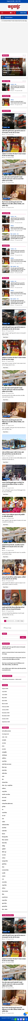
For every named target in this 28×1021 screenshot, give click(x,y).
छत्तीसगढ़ (5, 65)
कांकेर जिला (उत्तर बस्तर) (6, 764)
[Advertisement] (14, 37)
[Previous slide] (23, 81)
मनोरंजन (3, 858)
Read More (6, 337)
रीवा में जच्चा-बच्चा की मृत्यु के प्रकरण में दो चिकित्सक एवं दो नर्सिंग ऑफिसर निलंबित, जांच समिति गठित (13, 203)
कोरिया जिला (4, 773)
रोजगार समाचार (5, 891)
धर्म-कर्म (3, 815)
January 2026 (5, 709)
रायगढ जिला (4, 882)
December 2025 (5, 712)
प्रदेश (3, 818)
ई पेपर (3, 746)
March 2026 (5, 703)
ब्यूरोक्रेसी (3, 848)
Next (22, 621)
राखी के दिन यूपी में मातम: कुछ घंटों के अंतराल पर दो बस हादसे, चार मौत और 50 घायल (6, 87)
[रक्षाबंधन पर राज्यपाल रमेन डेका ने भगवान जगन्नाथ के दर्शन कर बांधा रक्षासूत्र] (14, 144)
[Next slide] (25, 81)
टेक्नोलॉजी (4, 800)
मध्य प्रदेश (5, 198)
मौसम (3, 867)
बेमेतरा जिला (4, 842)
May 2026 (4, 697)
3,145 (18, 621)
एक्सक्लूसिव (4, 752)
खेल (3, 779)
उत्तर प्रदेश (12, 84)
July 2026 (4, 691)
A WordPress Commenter (8, 679)
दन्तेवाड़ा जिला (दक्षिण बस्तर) (7, 803)
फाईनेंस (3, 821)
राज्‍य (15, 84)
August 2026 (5, 688)
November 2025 (6, 715)
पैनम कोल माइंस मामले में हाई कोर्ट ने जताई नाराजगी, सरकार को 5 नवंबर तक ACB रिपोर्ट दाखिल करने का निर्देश (12, 178)
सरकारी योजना (5, 897)
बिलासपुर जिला (5, 836)
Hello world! (18, 679)
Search (4, 633)
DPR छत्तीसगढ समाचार (6, 731)
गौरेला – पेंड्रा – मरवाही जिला (7, 785)
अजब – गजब (4, 737)
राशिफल (3, 888)
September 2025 (6, 721)
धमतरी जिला (4, 812)
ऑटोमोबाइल (4, 755)
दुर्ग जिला (3, 806)
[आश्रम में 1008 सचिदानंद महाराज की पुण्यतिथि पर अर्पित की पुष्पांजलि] (14, 505)
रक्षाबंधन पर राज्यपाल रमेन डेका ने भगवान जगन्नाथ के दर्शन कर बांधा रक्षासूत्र (12, 70)
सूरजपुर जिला (4, 906)
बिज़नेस (3, 833)
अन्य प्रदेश (4, 743)
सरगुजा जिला (4, 900)
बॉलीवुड (3, 845)
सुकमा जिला (4, 903)
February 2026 (5, 706)
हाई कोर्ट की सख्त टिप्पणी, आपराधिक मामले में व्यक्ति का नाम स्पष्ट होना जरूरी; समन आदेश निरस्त (13, 546)
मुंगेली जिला (4, 864)
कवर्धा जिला (4, 761)
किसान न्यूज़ (4, 767)
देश (2, 809)
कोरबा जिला (4, 770)
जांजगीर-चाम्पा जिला (6, 794)
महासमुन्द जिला (5, 861)
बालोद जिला (4, 830)
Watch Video (23, 12)
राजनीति (3, 873)
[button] (2, 12)
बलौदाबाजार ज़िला (5, 824)
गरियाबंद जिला (5, 782)
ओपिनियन (4, 758)
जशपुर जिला (4, 791)
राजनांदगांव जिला (5, 870)
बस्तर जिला (4, 827)
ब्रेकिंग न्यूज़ (4, 851)
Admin (13, 90)
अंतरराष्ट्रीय (4, 740)
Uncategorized (5, 734)
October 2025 (5, 718)
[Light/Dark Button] (11, 12)
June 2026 (4, 694)
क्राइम (3, 776)
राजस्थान (3, 876)
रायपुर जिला (4, 885)
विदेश (3, 894)
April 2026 (4, 700)
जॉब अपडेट (4, 797)
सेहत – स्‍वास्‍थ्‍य (4, 909)
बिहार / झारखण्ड (6, 173)
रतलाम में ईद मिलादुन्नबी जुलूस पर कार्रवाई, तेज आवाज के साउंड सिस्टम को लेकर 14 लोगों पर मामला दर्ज (13, 484)
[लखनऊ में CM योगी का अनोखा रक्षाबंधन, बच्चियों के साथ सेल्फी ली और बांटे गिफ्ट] (14, 567)
